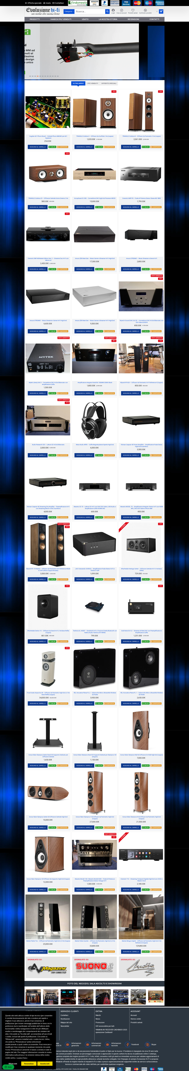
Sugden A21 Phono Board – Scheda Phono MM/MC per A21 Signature (48, 137)
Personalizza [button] (29, 1063)
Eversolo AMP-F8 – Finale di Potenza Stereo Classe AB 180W (141, 198)
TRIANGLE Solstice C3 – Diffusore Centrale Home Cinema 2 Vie (48, 198)
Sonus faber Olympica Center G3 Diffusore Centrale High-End (48, 817)
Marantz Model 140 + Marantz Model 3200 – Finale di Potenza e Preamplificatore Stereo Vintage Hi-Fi (95, 880)
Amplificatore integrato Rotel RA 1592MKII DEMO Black (95, 382)
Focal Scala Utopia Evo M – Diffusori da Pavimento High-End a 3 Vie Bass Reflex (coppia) (48, 693)
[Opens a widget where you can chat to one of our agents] (8, 1067)
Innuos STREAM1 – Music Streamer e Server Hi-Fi (141, 258)
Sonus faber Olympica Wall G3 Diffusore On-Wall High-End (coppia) (141, 755)
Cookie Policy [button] (22, 1058)
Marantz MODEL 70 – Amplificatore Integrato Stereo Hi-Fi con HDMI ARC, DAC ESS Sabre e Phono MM (141, 507)
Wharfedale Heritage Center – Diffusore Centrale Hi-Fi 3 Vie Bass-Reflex (141, 569)
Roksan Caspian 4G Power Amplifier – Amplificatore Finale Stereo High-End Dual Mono (141, 445)
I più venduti (92, 83)
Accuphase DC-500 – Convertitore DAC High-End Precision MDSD (95, 198)
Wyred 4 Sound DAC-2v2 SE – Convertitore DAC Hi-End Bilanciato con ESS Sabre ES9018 (141, 321)
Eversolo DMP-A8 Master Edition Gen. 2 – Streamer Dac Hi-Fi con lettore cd (48, 259)
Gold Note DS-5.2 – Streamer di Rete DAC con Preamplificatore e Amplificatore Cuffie (141, 631)
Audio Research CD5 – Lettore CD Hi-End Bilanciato (48, 444)
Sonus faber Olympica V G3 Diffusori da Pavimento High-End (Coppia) (95, 818)
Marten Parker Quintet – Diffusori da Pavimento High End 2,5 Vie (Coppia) (95, 942)
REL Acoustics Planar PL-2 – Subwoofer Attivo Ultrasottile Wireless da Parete (95, 693)
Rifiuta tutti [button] (13, 1063)
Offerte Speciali (108, 83)
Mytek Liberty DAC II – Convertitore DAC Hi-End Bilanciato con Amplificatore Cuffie (48, 383)
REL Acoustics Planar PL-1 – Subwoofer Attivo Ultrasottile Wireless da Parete (142, 693)
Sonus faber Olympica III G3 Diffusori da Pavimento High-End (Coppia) (141, 818)
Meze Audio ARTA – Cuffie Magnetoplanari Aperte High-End (95, 444)
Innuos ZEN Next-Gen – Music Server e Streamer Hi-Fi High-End (95, 258)
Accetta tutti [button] (44, 1063)
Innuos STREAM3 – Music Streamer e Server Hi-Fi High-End (48, 320)
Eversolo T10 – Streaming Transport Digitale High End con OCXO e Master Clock (141, 880)
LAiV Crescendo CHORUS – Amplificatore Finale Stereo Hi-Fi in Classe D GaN (95, 569)
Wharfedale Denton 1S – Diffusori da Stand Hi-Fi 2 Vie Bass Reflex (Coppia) (48, 631)
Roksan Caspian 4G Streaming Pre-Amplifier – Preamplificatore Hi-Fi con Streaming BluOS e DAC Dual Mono (48, 507)
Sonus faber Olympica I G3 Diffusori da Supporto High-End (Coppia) (48, 879)
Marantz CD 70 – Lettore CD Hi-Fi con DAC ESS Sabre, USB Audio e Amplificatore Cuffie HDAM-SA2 (95, 507)
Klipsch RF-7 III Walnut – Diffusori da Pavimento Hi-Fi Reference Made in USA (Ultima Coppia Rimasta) (48, 569)
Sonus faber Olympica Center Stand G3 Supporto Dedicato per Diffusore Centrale (48, 756)
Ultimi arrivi (78, 83)
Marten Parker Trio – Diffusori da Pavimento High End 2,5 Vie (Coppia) (48, 941)
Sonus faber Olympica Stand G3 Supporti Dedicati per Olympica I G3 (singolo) (95, 756)
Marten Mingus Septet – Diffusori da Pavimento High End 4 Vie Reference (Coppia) (141, 942)
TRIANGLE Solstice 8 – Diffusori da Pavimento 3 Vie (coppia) (141, 136)
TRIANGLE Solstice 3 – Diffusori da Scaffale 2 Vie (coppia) (94, 136)
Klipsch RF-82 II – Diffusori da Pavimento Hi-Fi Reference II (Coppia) (141, 382)
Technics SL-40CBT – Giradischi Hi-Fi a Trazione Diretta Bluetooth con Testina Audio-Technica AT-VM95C (95, 631)
